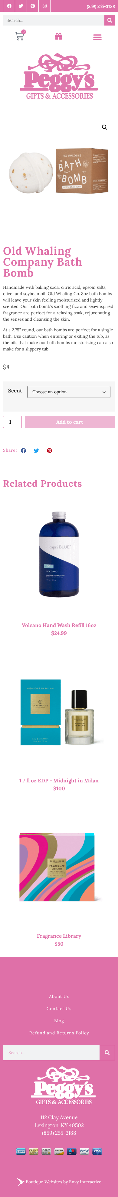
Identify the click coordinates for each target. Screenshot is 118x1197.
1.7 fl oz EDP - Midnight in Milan (59, 780)
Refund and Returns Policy (59, 1033)
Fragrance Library (59, 936)
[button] (97, 37)
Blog (59, 1020)
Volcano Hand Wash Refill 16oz (59, 625)
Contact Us (59, 1008)
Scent (15, 390)
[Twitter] (21, 6)
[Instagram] (45, 6)
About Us (59, 996)
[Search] (109, 20)
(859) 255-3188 (59, 1133)
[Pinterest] (33, 6)
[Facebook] (9, 6)
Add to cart (69, 422)
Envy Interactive (85, 1182)
